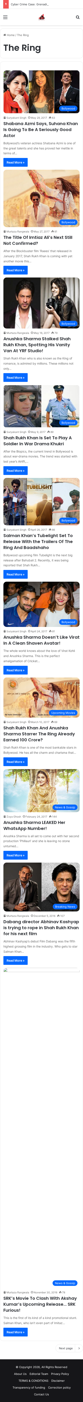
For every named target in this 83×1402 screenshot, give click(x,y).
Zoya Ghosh (14, 816)
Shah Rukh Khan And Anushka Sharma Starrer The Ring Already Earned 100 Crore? (39, 734)
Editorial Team (39, 1374)
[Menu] (5, 18)
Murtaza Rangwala (18, 231)
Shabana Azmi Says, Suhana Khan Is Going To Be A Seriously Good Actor (40, 130)
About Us (20, 1374)
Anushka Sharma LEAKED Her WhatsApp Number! (34, 825)
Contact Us (41, 1394)
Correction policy (59, 1387)
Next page (66, 1348)
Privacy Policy (60, 1374)
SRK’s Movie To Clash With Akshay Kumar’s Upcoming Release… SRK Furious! (40, 1304)
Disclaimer (58, 1380)
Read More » (15, 162)
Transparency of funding (29, 1387)
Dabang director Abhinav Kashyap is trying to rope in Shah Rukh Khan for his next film (41, 928)
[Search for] (78, 18)
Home (10, 35)
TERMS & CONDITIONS (33, 1380)
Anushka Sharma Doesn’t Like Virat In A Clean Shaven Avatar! (41, 640)
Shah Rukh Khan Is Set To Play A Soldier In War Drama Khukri (37, 441)
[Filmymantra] (41, 17)
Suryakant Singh (16, 117)
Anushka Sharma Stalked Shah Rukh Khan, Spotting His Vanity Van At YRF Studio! (37, 345)
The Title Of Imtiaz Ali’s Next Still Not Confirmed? (37, 240)
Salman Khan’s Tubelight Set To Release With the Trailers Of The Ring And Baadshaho (38, 542)
